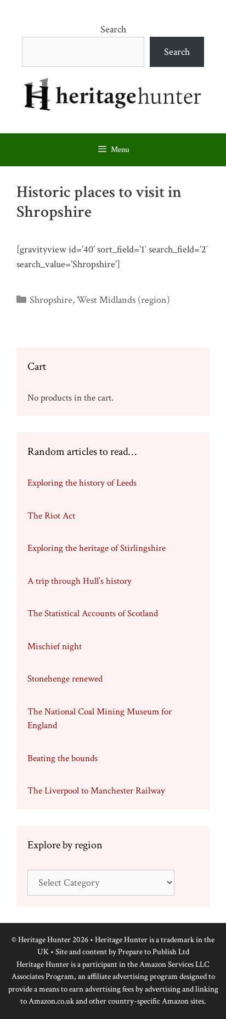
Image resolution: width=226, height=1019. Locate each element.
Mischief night (54, 646)
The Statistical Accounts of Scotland (92, 613)
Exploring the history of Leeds (82, 483)
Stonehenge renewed (65, 679)
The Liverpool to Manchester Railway (96, 791)
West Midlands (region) (123, 300)
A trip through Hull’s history (79, 581)
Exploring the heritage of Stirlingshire (96, 548)
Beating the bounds (62, 758)
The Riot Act (51, 516)
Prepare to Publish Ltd (153, 952)
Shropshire (51, 300)
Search (113, 29)
